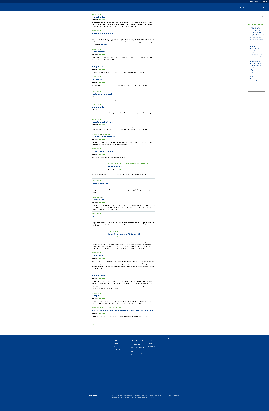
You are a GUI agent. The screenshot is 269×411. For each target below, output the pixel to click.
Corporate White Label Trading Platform (136, 351)
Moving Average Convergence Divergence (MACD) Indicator (122, 310)
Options (254, 67)
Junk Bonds (98, 107)
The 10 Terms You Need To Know (138, 164)
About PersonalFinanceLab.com (136, 340)
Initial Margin (98, 52)
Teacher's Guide (256, 82)
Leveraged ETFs (100, 183)
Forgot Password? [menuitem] (254, 1)
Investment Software (103, 122)
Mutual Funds (106, 134)
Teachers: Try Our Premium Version (137, 347)
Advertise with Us (151, 346)
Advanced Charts (256, 65)
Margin (95, 296)
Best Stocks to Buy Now (258, 43)
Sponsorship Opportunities (135, 355)
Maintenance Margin (102, 33)
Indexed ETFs (99, 200)
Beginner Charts (256, 58)
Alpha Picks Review (257, 37)
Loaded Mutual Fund (102, 151)
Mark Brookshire (118, 236)
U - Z (253, 78)
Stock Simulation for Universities (136, 349)
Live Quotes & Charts (116, 345)
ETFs (93, 197)
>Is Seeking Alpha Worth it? (117, 349)
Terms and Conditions (152, 345)
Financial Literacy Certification (136, 346)
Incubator (97, 79)
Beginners (252, 45)
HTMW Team (101, 19)
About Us (149, 341)
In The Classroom (256, 87)
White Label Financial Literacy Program (136, 354)
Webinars (254, 85)
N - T (253, 76)
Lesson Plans (255, 84)
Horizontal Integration (103, 94)
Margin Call (97, 66)
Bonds (253, 52)
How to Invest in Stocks (116, 343)
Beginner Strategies (257, 56)
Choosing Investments (257, 54)
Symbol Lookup (115, 346)
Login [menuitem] (264, 1)
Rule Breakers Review (257, 32)
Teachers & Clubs (254, 80)
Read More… (104, 44)
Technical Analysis (115, 308)
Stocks (253, 46)
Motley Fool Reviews (255, 27)
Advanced (252, 60)
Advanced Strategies (257, 63)
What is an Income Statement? (124, 234)
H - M (99, 14)
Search (249, 14)
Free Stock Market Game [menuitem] (224, 7)
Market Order (98, 275)
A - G (253, 72)
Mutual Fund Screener (103, 137)
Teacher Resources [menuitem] (254, 7)
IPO (93, 216)
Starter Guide (114, 340)
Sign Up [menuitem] (264, 7)
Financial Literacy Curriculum (136, 344)
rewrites (105, 308)
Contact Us (150, 340)
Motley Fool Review (115, 348)
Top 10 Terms (255, 70)
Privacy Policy (150, 343)
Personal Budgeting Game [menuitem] (240, 7)
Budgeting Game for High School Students (136, 342)
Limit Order (98, 255)
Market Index (98, 17)
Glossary (95, 14)
